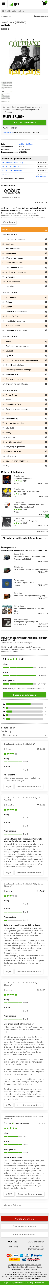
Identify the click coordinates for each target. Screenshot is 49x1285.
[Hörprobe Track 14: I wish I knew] (46, 456)
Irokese (9, 749)
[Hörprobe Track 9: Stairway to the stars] (46, 379)
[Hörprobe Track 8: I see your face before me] (46, 330)
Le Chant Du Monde (26, 144)
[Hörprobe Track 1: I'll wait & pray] (46, 395)
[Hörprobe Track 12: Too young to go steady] (46, 447)
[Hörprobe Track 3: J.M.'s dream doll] (46, 248)
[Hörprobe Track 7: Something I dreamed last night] (46, 370)
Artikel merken (10, 128)
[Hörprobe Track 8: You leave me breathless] (46, 272)
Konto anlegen (42, 16)
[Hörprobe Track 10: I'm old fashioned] (46, 281)
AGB (10, 1265)
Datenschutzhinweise (33, 1265)
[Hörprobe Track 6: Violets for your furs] (46, 263)
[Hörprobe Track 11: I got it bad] (46, 286)
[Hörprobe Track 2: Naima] (46, 399)
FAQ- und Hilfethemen (24, 1235)
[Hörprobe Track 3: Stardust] (46, 351)
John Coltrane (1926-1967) (13, 22)
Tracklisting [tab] (7, 230)
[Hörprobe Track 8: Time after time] (46, 374)
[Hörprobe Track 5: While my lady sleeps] (46, 258)
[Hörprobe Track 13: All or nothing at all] (46, 451)
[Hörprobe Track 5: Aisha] (46, 414)
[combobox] (24, 11)
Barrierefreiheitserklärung (17, 1267)
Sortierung (6, 731)
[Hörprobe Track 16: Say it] (46, 465)
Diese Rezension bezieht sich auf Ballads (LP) (19, 744)
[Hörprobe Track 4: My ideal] (46, 355)
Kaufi (8, 1123)
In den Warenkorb (25, 122)
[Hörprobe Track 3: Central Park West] (46, 404)
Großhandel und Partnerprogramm (36, 1247)
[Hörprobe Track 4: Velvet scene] (46, 253)
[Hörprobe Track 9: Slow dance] (46, 277)
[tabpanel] (24, 351)
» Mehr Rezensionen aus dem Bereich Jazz (16, 643)
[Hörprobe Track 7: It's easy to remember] (46, 423)
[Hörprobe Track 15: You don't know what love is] (46, 461)
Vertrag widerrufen (24, 1219)
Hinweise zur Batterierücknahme (25, 1269)
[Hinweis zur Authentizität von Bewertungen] (26, 481)
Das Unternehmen (36, 1242)
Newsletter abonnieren (24, 1226)
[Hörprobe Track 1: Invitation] (46, 341)
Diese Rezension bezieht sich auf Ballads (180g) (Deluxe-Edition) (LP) (23, 885)
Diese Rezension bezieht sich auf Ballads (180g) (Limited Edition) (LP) (23, 984)
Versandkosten (8, 132)
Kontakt (39, 1267)
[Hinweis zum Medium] (8, 29)
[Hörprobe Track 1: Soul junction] (46, 297)
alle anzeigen (43, 531)
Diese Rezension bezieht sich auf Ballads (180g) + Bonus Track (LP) (23, 799)
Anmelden (7, 16)
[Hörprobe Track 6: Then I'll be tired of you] (46, 365)
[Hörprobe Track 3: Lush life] (46, 307)
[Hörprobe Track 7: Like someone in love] (46, 267)
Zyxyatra (10, 805)
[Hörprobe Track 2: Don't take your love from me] (46, 346)
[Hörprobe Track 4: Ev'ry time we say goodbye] (46, 409)
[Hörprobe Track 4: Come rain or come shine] (46, 311)
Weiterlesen (9, 222)
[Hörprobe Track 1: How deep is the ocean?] (46, 239)
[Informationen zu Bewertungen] (14, 640)
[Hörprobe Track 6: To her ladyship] (46, 418)
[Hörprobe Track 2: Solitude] (46, 302)
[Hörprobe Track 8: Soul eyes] (46, 428)
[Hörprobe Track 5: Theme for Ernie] (46, 316)
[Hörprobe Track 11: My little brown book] (46, 442)
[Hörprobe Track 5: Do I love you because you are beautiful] (46, 360)
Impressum (31, 1267)
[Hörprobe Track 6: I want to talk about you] (46, 321)
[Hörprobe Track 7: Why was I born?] (46, 325)
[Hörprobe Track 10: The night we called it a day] (46, 384)
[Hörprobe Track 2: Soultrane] (46, 244)
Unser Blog (13, 1246)
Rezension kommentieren (28, 786)
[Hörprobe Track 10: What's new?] (46, 437)
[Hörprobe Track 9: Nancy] (46, 432)
